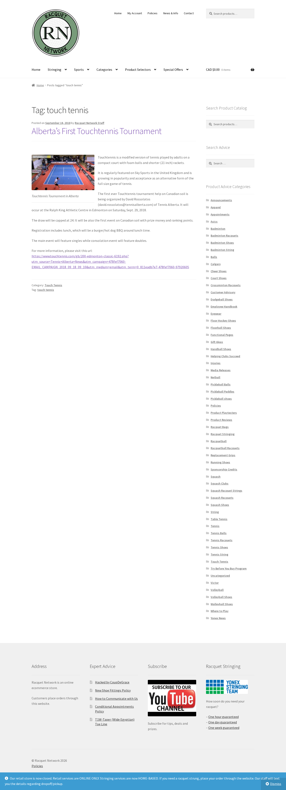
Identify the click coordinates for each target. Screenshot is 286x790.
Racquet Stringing (222, 434)
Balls (214, 257)
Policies (152, 13)
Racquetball (219, 441)
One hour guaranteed (223, 717)
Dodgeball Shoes (222, 299)
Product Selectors (138, 69)
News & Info (170, 13)
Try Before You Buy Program (229, 568)
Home (118, 13)
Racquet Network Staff (89, 123)
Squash (215, 476)
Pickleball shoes (221, 399)
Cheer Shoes (219, 271)
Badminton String (222, 250)
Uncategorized (220, 575)
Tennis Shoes (219, 547)
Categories (104, 69)
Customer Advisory (223, 292)
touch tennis (45, 290)
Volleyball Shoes (221, 597)
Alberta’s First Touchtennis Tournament (96, 130)
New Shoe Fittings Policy (113, 690)
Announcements (221, 200)
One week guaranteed (223, 728)
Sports (79, 69)
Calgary (216, 264)
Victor (215, 583)
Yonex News (218, 618)
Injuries (215, 363)
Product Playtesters (224, 413)
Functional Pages (222, 335)
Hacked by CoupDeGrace (112, 682)
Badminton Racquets (224, 235)
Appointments (220, 214)
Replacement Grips (223, 455)
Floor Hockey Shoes (223, 320)
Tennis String (219, 554)
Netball (215, 377)
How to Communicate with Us (116, 698)
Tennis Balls (219, 533)
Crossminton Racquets (226, 285)
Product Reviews (221, 420)
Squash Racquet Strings (226, 490)
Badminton (218, 229)
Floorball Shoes (221, 328)
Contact (189, 13)
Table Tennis (219, 519)
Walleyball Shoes (222, 604)
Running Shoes (220, 462)
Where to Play (219, 611)
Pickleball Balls (221, 384)
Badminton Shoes (222, 243)
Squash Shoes (220, 505)
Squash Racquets (222, 498)
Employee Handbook (224, 306)
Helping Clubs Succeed (225, 356)
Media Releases (221, 370)
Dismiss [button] (275, 784)
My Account (135, 13)
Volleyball (217, 590)
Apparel (216, 207)
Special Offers (173, 69)
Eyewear (216, 314)
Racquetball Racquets (225, 448)
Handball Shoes (221, 349)
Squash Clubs (219, 483)
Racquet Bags (220, 427)
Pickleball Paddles (222, 391)
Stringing (54, 69)
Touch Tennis (53, 285)
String (215, 512)
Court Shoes (219, 278)
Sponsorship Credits (224, 469)
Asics (214, 221)
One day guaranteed (222, 722)
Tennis (215, 526)
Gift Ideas (217, 342)
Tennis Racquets (221, 540)
